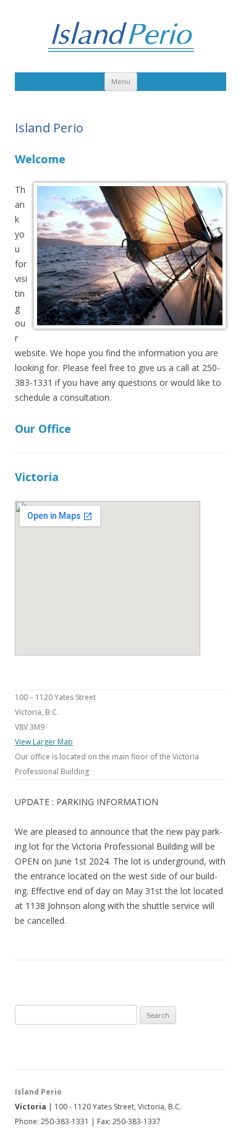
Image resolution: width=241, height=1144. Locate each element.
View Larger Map (44, 741)
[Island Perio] (120, 39)
